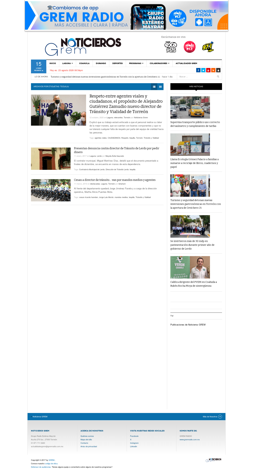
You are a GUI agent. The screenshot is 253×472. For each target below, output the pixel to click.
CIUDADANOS (114, 137)
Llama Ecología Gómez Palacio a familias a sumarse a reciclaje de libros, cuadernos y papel (194, 163)
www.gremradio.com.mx (190, 439)
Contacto (84, 442)
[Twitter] (203, 70)
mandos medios (121, 197)
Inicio (52, 63)
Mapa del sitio (86, 439)
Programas (135, 63)
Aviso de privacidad (89, 446)
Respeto (124, 137)
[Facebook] (198, 70)
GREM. (52, 460)
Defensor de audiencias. (41, 466)
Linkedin (133, 446)
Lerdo (99, 155)
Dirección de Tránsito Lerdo (117, 169)
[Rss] (213, 70)
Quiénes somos (87, 436)
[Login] (218, 70)
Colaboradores (158, 63)
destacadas (95, 183)
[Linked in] (208, 70)
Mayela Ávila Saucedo (115, 155)
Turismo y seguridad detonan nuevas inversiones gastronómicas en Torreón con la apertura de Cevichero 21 (105, 77)
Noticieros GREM (82, 46)
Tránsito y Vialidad (151, 137)
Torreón (127, 117)
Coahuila (84, 63)
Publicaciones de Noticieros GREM (187, 324)
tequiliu (132, 137)
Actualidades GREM (186, 63)
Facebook (134, 436)
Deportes (117, 63)
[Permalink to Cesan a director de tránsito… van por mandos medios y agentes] (51, 190)
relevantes (118, 117)
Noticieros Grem (141, 117)
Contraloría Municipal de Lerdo (92, 169)
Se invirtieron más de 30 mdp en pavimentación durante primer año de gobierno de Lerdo (192, 245)
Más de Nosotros (210, 416)
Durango (101, 63)
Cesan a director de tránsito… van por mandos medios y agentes (115, 180)
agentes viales (101, 137)
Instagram (134, 442)
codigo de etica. (51, 463)
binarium (122, 183)
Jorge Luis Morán (106, 197)
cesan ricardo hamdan (88, 197)
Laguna (66, 63)
